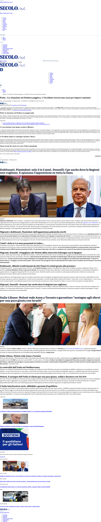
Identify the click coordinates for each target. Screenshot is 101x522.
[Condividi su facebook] (1, 103)
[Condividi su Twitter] (6, 103)
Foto (4, 30)
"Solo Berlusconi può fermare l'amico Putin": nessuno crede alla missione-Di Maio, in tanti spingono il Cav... (26, 124)
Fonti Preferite (23, 105)
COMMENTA (97, 156)
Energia (51, 81)
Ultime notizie (6, 49)
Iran (3, 37)
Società (4, 22)
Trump (4, 39)
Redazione (5, 46)
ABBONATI (6, 2)
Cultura (4, 25)
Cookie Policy (6, 52)
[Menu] (0, 87)
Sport (4, 27)
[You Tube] (2, 1)
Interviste (5, 29)
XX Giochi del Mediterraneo (74, 348)
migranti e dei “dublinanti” (90, 223)
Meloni (4, 38)
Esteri (4, 20)
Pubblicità (5, 50)
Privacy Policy (6, 53)
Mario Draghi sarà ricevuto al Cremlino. (22, 151)
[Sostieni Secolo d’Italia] (14, 449)
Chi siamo (5, 44)
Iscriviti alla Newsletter (8, 48)
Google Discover (15, 105)
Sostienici (5, 47)
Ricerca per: (2, 62)
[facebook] (0, 1)
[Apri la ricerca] (1, 85)
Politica (4, 17)
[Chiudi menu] (0, 12)
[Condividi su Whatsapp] (4, 103)
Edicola (1, 2)
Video (4, 21)
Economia (5, 24)
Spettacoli (5, 26)
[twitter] (3, 1)
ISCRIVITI (2, 456)
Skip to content (3, 60)
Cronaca (4, 19)
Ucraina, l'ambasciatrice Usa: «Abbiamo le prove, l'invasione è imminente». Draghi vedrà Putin (23, 123)
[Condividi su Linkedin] (3, 103)
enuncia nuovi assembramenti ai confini (22, 110)
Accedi (11, 2)
